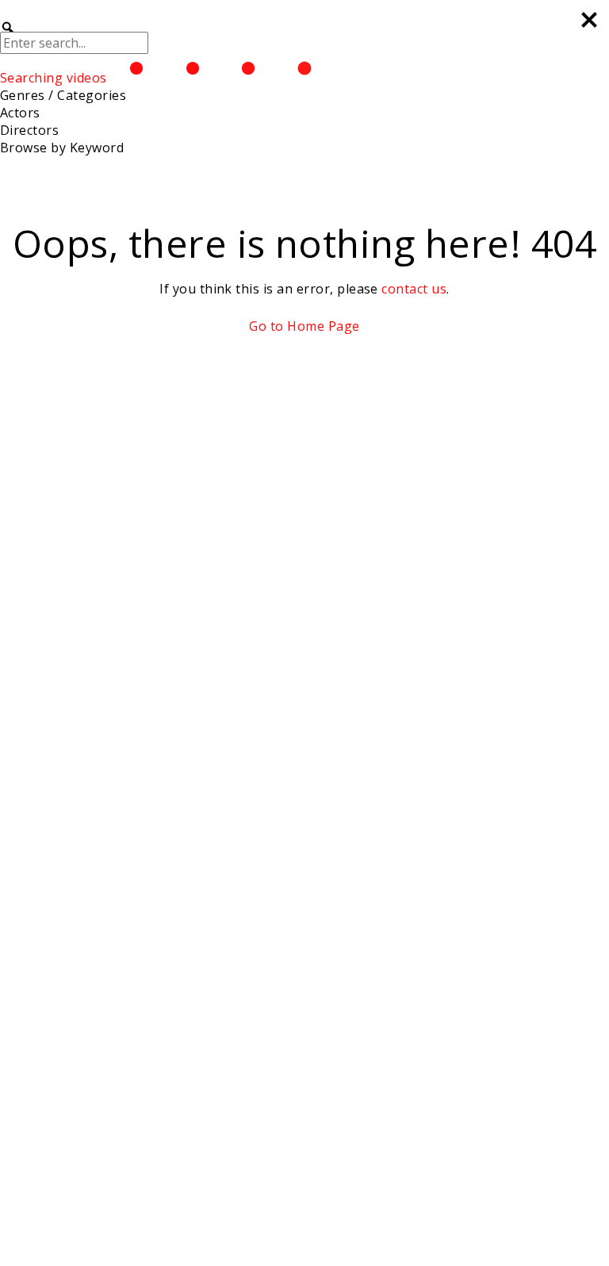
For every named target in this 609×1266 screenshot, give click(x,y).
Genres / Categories (63, 95)
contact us (413, 288)
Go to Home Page (304, 326)
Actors (20, 112)
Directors (29, 130)
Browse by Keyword (62, 147)
